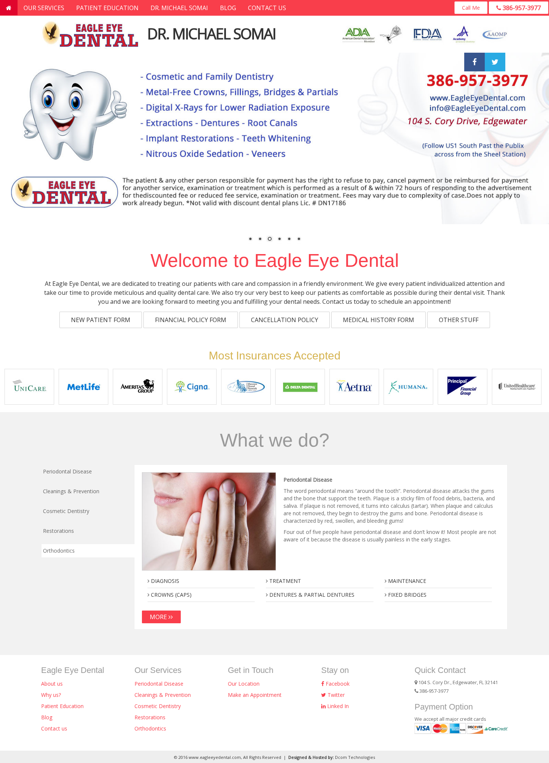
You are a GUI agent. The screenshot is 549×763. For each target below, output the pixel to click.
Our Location (244, 683)
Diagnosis (164, 580)
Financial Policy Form (190, 320)
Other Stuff (458, 320)
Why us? (51, 694)
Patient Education (107, 8)
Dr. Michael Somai (179, 8)
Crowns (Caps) (170, 594)
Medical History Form (378, 320)
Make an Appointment (255, 694)
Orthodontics (150, 728)
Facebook (337, 683)
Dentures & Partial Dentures (311, 594)
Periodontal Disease (158, 683)
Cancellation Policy (284, 320)
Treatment (284, 580)
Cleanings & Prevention (162, 694)
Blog (228, 8)
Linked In (337, 706)
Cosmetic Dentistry (157, 706)
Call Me (471, 7)
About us (52, 683)
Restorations (149, 717)
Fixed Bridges (407, 594)
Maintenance (406, 580)
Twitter (335, 694)
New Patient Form (100, 320)
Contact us (267, 8)
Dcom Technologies (355, 757)
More (159, 617)
